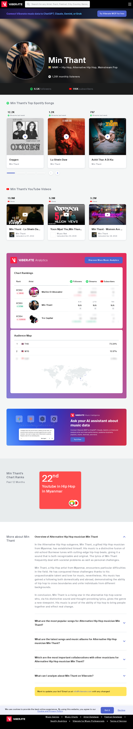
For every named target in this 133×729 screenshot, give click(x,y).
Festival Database (113, 717)
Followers (77, 281)
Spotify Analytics (58, 721)
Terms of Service (118, 721)
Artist (31, 281)
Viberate (11, 4)
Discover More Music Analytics (104, 260)
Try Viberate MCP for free (112, 13)
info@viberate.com (82, 691)
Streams (93, 281)
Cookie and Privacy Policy (50, 711)
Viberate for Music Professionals (88, 721)
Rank (18, 281)
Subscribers (109, 281)
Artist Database (91, 717)
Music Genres (52, 717)
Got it (107, 710)
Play (25, 136)
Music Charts (71, 717)
